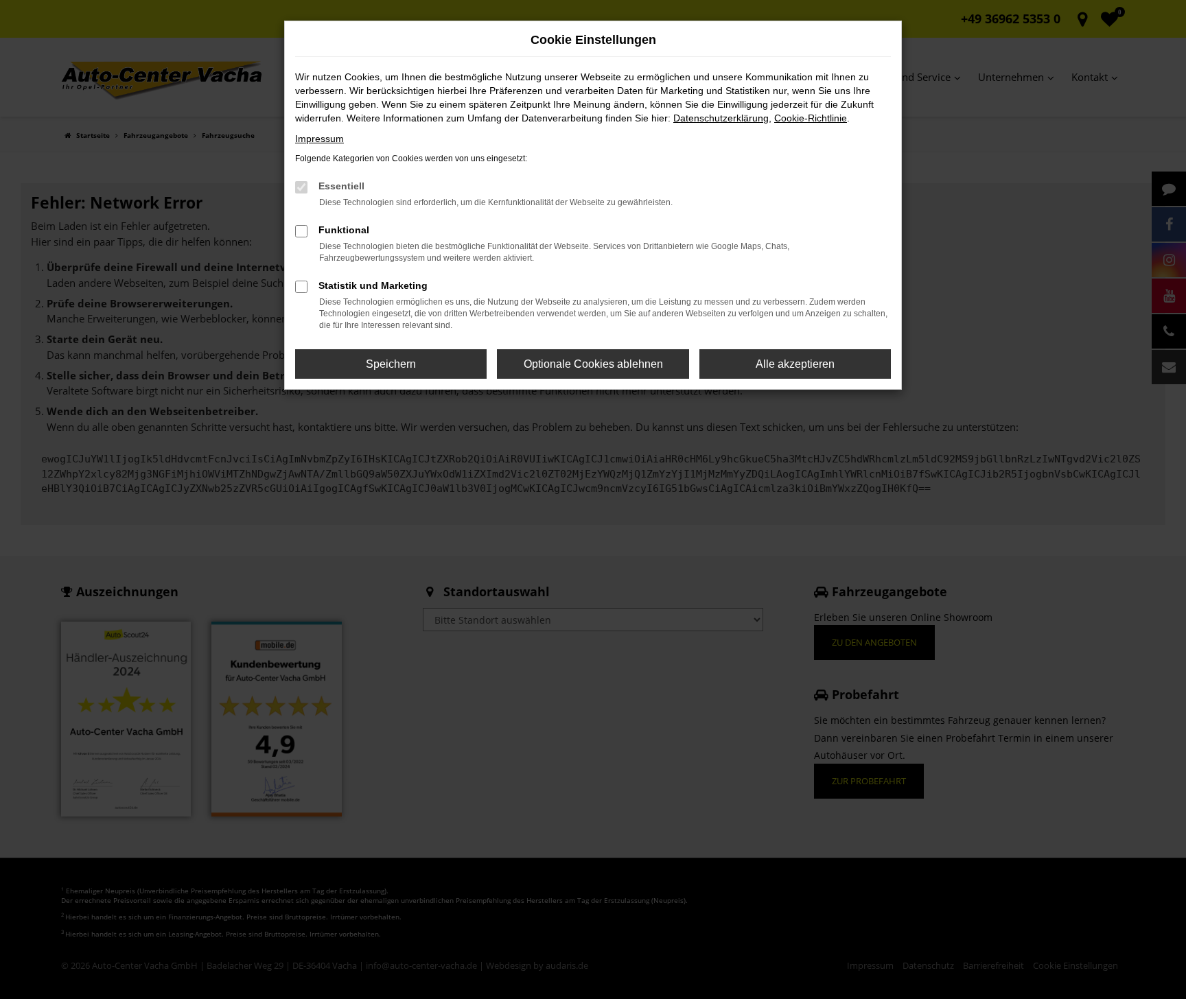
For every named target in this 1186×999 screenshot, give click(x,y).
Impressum (319, 138)
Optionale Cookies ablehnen (593, 364)
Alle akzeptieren (795, 364)
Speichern (391, 364)
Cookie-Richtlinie (810, 118)
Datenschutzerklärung (721, 118)
